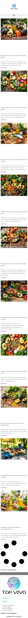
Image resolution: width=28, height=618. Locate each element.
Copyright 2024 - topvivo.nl (14, 616)
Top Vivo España (6, 607)
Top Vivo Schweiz (7, 610)
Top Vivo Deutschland (8, 605)
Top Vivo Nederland (7, 608)
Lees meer (3, 67)
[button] (14, 15)
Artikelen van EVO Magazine (9, 613)
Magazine (5, 601)
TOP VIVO (5, 598)
